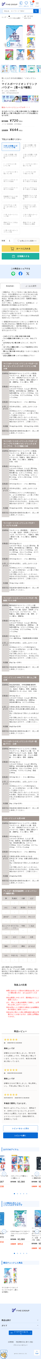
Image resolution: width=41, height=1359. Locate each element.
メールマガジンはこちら (21, 1333)
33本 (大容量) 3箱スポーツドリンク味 (29, 146)
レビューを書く (20, 1135)
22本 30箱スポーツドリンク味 (30, 215)
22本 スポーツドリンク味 (11, 215)
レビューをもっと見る (20, 1128)
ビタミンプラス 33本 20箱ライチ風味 (30, 180)
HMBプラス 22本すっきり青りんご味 (10, 206)
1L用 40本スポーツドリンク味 (11, 231)
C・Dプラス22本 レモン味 (10, 164)
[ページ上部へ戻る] (37, 1353)
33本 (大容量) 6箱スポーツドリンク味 (10, 156)
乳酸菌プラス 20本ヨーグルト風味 (11, 197)
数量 (3, 241)
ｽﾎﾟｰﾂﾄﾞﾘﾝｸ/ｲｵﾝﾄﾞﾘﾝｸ (28, 17)
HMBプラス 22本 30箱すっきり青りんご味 (30, 206)
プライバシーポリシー (20, 1345)
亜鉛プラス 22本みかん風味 (11, 223)
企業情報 (11, 1342)
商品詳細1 (10, 286)
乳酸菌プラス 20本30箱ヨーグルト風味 (30, 197)
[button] (4, 1174)
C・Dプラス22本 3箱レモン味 (30, 164)
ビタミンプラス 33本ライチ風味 (11, 180)
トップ (4, 17)
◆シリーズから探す (14, 17)
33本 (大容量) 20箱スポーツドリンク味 (30, 156)
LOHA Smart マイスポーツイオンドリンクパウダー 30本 (20, 1233)
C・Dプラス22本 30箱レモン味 (29, 172)
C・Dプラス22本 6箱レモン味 (11, 172)
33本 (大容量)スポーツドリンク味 (10, 146)
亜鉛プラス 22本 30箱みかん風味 (29, 223)
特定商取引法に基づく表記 (24, 1342)
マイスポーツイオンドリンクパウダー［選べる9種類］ (10, 1290)
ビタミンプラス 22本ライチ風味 (11, 188)
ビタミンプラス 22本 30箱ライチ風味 (30, 188)
